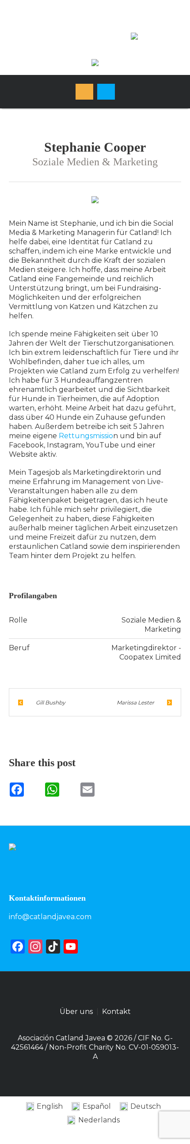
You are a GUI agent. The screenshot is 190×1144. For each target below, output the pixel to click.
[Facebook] (58, 25)
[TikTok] (138, 40)
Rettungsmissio (86, 436)
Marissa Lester (135, 702)
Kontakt (116, 1011)
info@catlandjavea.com (50, 917)
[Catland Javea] (95, 63)
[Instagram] (85, 25)
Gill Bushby (50, 702)
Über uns (76, 1011)
